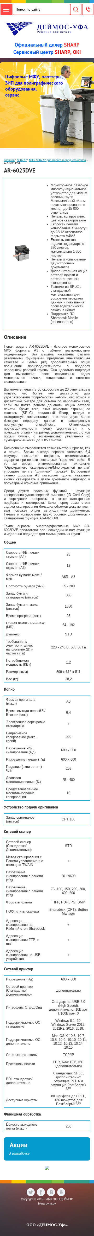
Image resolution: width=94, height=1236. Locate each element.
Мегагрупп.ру (47, 1203)
